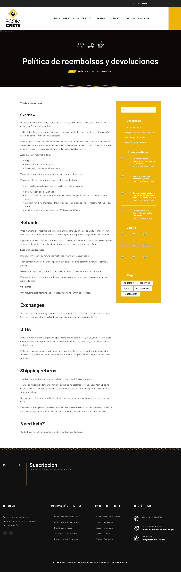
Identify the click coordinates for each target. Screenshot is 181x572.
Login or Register (140, 3)
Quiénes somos (71, 18)
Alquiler (86, 18)
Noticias (130, 18)
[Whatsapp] (165, 3)
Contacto (143, 18)
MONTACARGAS (130, 294)
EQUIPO (127, 288)
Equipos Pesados (133, 127)
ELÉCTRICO (145, 283)
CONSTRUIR (129, 283)
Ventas (101, 18)
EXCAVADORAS (142, 288)
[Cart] (175, 18)
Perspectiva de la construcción (139, 132)
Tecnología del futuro (135, 137)
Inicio (57, 18)
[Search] (162, 18)
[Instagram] (161, 3)
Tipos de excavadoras (135, 142)
